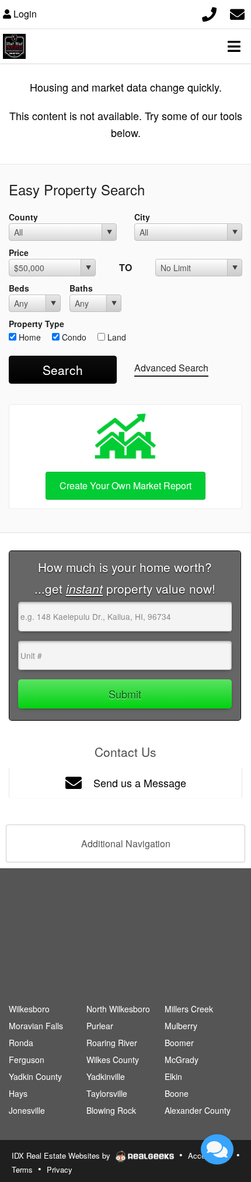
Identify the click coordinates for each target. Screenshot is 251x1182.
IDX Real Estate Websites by (62, 1155)
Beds (19, 288)
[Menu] (234, 46)
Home (28, 337)
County (23, 217)
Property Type (36, 323)
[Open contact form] (237, 12)
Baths (81, 288)
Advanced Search (171, 367)
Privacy (59, 1169)
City (142, 217)
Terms (22, 1169)
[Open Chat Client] (217, 1149)
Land (115, 337)
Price (19, 252)
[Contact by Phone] (209, 12)
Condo (73, 337)
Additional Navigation (125, 843)
